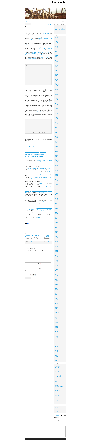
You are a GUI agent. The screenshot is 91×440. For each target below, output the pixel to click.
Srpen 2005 (56, 356)
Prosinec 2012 (56, 245)
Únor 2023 (56, 90)
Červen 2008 (56, 313)
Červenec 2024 (57, 69)
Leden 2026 (56, 46)
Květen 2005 (56, 360)
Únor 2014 (56, 227)
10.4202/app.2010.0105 (31, 196)
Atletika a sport (57, 367)
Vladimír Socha (61, 414)
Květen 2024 (56, 71)
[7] (41, 54)
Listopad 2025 (56, 48)
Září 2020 (56, 127)
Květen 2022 (56, 102)
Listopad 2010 (56, 276)
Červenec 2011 (57, 266)
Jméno (39, 263)
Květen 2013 (56, 238)
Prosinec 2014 (56, 214)
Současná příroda (57, 395)
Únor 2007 (56, 333)
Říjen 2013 (56, 232)
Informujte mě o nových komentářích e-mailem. (33, 270)
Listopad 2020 (56, 124)
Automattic (63, 439)
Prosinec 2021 (56, 108)
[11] (31, 60)
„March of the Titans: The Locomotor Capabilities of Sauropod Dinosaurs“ (40, 215)
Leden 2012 (56, 259)
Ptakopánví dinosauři (57, 389)
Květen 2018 (56, 162)
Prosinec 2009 (56, 290)
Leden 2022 (56, 107)
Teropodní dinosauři (57, 399)
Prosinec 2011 (56, 260)
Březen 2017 (56, 180)
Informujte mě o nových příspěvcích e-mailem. (33, 272)
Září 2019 (56, 142)
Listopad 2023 (56, 79)
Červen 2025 (56, 55)
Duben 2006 (56, 346)
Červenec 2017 (57, 175)
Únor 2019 (56, 151)
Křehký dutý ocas (28, 21)
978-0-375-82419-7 (41, 192)
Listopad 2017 (56, 170)
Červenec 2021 (57, 114)
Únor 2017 (56, 181)
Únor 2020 (56, 136)
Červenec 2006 (57, 342)
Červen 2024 (56, 70)
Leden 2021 (56, 122)
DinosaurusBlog (58, 1)
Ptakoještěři (56, 387)
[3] (32, 50)
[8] (33, 55)
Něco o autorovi (57, 380)
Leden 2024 (56, 76)
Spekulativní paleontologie (31, 242)
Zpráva (55, 425)
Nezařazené (56, 381)
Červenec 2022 (57, 99)
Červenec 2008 (57, 312)
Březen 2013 (56, 241)
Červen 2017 (56, 176)
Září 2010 (56, 279)
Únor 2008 (56, 318)
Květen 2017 (56, 178)
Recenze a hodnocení (57, 390)
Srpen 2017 (56, 174)
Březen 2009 (56, 302)
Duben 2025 (56, 57)
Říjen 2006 (56, 338)
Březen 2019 (56, 150)
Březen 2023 (56, 89)
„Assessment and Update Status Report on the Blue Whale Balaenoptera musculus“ (39, 168)
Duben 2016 (56, 194)
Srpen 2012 (56, 250)
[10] (35, 58)
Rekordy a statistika (33, 241)
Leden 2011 (56, 274)
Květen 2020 (56, 132)
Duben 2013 (56, 240)
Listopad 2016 (56, 185)
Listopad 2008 (56, 307)
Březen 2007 (56, 332)
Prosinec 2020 (56, 123)
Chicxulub (56, 370)
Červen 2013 (56, 237)
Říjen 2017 (56, 171)
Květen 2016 (56, 193)
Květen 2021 (56, 117)
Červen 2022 (56, 100)
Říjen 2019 (56, 141)
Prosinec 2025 (56, 47)
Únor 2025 (56, 60)
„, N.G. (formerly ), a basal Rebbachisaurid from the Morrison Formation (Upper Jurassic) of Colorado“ (38, 162)
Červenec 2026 (57, 38)
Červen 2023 (56, 85)
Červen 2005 (56, 359)
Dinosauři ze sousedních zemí (58, 372)
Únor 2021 (56, 121)
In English (56, 373)
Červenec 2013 (57, 236)
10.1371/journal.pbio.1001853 (40, 210)
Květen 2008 (56, 314)
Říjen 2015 (56, 202)
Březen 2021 (56, 119)
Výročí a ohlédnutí (57, 401)
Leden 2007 (56, 335)
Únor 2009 (56, 303)
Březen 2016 (56, 195)
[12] (50, 60)
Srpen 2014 (56, 219)
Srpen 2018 (56, 159)
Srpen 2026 (56, 37)
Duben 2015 (56, 209)
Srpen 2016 (56, 189)
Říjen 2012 (56, 247)
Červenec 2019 (57, 145)
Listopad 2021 (56, 109)
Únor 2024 (56, 75)
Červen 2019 (56, 146)
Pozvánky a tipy (57, 385)
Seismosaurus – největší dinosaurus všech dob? (46, 236)
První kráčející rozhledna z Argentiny (59, 28)
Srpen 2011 (56, 265)
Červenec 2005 (57, 357)
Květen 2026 (56, 41)
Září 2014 (56, 218)
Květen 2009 (56, 299)
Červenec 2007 (57, 327)
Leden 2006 (56, 350)
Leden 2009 (56, 304)
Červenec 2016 (57, 190)
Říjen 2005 (56, 354)
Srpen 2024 (56, 67)
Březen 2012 (56, 256)
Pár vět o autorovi (31, 7)
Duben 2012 (56, 255)
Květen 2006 (56, 345)
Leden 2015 (56, 213)
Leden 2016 (56, 198)
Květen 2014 (56, 223)
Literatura (56, 377)
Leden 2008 (56, 319)
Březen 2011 (56, 271)
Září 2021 (56, 112)
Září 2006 (56, 340)
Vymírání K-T (56, 400)
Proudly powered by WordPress (53, 439)
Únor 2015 (56, 212)
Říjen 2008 (56, 308)
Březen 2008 (56, 317)
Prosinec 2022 (56, 93)
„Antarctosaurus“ (47, 54)
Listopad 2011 (56, 261)
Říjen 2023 (56, 80)
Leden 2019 (56, 152)
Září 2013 (56, 233)
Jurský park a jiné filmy (58, 376)
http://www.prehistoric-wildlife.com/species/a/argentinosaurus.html (35, 152)
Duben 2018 (56, 164)
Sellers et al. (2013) (40, 83)
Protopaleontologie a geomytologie (59, 386)
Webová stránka (40, 268)
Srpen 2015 (56, 204)
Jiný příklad (47, 275)
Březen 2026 (56, 43)
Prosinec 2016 (56, 184)
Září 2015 (56, 203)
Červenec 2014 (57, 221)
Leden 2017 (56, 183)
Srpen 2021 (56, 113)
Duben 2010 (56, 285)
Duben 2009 (56, 300)
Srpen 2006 (56, 341)
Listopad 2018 (56, 155)
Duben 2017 (56, 179)
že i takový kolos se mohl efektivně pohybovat (35, 111)
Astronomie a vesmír (57, 366)
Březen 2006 (56, 347)
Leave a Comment (48, 241)
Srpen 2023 (56, 83)
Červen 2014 (56, 222)
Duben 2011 (56, 270)
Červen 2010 (56, 283)
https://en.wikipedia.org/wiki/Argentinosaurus (32, 146)
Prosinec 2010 (56, 275)
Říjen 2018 (56, 156)
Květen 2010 (56, 284)
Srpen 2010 (56, 280)
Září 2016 (56, 188)
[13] (34, 91)
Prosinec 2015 (56, 199)
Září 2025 (56, 51)
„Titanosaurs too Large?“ (38, 212)
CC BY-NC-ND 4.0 (57, 415)
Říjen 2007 (56, 323)
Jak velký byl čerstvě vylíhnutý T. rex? (45, 21)
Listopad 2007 (56, 322)
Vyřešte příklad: (27, 275)
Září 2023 (56, 81)
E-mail (39, 265)
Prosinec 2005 (56, 351)
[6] (25, 183)
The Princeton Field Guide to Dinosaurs (40, 165)
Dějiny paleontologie (57, 371)
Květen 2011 (56, 269)
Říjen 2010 (56, 278)
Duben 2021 (56, 118)
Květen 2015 (56, 208)
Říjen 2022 (56, 95)
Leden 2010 (56, 289)
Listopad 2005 (56, 352)
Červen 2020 (56, 131)
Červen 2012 (56, 252)
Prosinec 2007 (56, 321)
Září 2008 (56, 309)
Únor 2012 (56, 257)
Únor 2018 (56, 166)
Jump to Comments (48, 24)
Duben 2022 (56, 103)
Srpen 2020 (56, 128)
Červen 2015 (56, 207)
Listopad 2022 (56, 94)
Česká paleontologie (57, 368)
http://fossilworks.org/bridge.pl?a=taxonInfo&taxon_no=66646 (34, 156)
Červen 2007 (56, 328)
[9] (48, 57)
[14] (49, 101)
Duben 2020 (56, 133)
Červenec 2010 (57, 281)
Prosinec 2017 (56, 169)
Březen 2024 (56, 74)
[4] (39, 52)
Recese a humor (57, 391)
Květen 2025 (56, 56)
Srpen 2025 (56, 52)
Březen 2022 (56, 104)
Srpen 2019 (56, 143)
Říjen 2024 (56, 65)
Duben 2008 (56, 316)
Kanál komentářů (57, 410)
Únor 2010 (56, 288)
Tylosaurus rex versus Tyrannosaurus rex (60, 29)
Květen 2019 (56, 147)
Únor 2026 (56, 45)
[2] (34, 45)
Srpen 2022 (56, 98)
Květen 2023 (56, 86)
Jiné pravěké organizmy (58, 375)
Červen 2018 (56, 161)
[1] (38, 39)
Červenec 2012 (57, 251)
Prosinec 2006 (56, 336)
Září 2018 (56, 157)
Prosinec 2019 (56, 138)
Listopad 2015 (56, 200)
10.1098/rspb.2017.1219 (40, 201)
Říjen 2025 (56, 50)
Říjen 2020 (56, 126)
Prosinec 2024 (56, 62)
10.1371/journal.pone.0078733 (39, 217)
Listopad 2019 (56, 140)
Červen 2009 (56, 298)
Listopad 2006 (56, 337)
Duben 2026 (56, 42)
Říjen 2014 (56, 217)
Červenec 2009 (57, 297)
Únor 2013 (56, 242)
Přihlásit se (56, 407)
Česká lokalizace (57, 411)
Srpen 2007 (56, 326)
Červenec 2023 (57, 84)
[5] (48, 52)
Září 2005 (56, 355)
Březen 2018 (56, 165)
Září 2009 (56, 294)
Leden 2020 (56, 137)
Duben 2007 (56, 331)
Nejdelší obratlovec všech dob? (34, 27)
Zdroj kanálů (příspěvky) (58, 408)
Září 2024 (56, 66)
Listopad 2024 (56, 64)
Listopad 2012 (56, 246)
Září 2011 (56, 264)
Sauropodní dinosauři (40, 241)
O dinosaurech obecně (57, 382)
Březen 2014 (56, 226)
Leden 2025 (56, 61)
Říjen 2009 (56, 293)
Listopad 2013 (56, 231)
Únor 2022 (56, 105)
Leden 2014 (56, 228)
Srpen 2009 (56, 295)
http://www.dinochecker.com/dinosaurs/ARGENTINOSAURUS (34, 154)
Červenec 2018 (57, 160)
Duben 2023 (56, 88)
